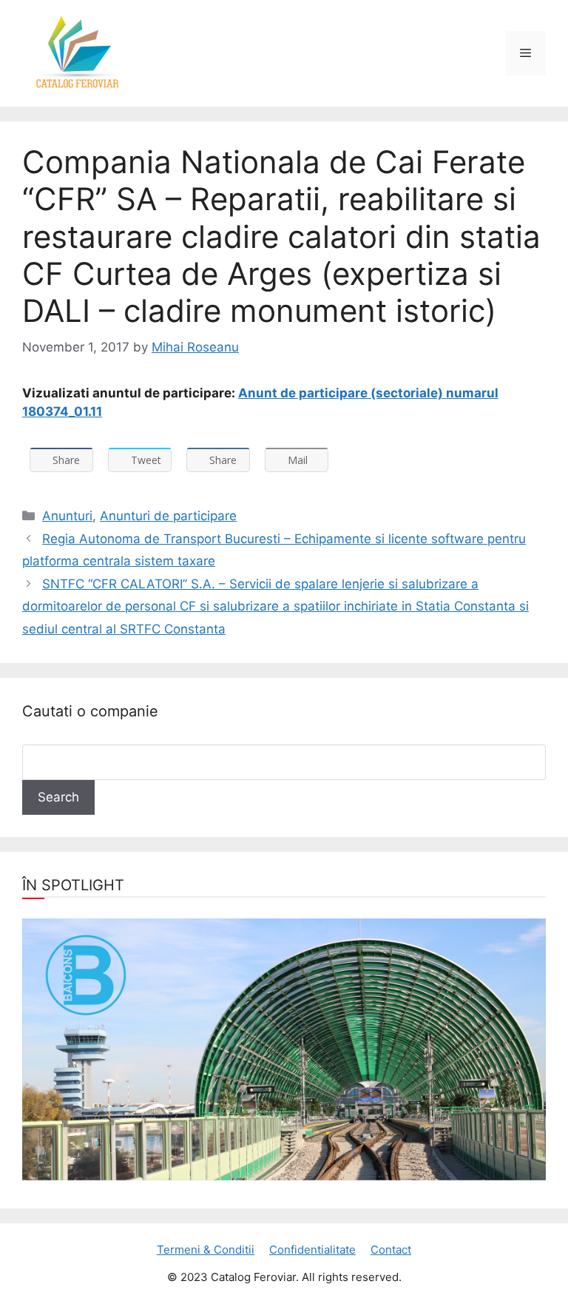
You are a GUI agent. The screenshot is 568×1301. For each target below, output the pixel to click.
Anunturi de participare (168, 515)
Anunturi (67, 515)
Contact (391, 1250)
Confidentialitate (312, 1250)
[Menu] (525, 53)
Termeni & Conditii (205, 1250)
